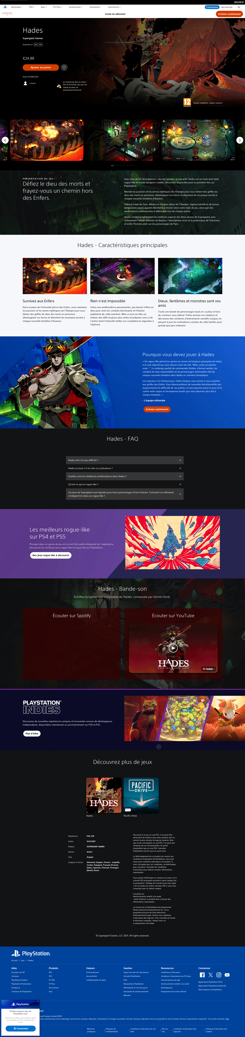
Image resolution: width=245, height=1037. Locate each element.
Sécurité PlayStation (132, 976)
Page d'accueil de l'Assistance (136, 972)
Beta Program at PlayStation (210, 989)
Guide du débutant (115, 14)
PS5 (31, 7)
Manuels (127, 995)
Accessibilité (91, 976)
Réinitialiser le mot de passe (136, 988)
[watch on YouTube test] (208, 669)
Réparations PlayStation (134, 984)
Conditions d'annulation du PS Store (176, 976)
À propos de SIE (18, 972)
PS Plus (56, 7)
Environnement (92, 972)
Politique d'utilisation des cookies (216, 1030)
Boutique (15, 7)
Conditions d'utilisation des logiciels (185, 1030)
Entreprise (15, 988)
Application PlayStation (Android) (212, 986)
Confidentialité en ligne (96, 980)
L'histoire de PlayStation (21, 991)
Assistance (113, 7)
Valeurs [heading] (90, 968)
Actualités (94, 7)
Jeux (43, 7)
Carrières (15, 976)
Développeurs (167, 988)
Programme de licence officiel (173, 991)
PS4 (50, 976)
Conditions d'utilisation (170, 972)
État (125, 980)
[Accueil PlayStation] (5, 7)
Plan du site (165, 1030)
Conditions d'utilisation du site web (143, 1030)
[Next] (239, 140)
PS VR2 (52, 980)
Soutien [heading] (128, 968)
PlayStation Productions (21, 984)
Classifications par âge (170, 980)
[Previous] (5, 140)
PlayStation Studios (19, 980)
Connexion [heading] (204, 968)
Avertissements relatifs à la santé (147, 896)
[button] (51, 555)
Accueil (14, 960)
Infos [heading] (14, 968)
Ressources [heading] (167, 968)
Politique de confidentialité (112, 1030)
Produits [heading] (53, 968)
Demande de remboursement (136, 991)
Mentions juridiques (91, 1030)
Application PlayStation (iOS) (210, 982)
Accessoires (75, 7)
